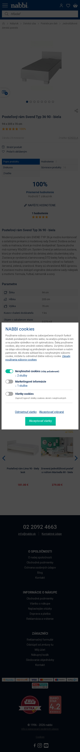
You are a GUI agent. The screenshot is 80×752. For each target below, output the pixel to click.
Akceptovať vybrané (51, 411)
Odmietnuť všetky (26, 411)
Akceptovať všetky (40, 420)
